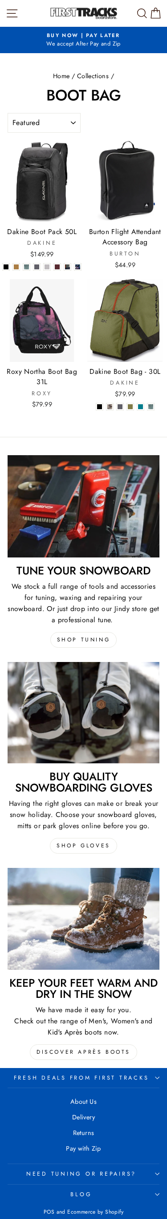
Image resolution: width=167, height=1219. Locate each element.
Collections (93, 75)
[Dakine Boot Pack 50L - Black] (6, 267)
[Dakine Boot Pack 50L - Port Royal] (57, 267)
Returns (83, 1132)
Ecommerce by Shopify (95, 1212)
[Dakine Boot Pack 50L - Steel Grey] (36, 267)
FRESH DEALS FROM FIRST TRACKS (81, 1078)
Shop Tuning (83, 640)
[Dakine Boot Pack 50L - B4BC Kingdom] (77, 267)
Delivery (83, 1117)
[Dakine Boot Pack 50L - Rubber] (16, 267)
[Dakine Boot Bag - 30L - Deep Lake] (140, 406)
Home (61, 75)
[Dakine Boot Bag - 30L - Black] (99, 406)
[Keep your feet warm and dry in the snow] (83, 919)
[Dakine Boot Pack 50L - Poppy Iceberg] (26, 267)
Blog (81, 1194)
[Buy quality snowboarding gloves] (83, 712)
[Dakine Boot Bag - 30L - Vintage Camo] (109, 406)
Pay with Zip (83, 1148)
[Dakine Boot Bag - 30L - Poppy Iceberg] (150, 406)
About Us (83, 1101)
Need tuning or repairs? (81, 1174)
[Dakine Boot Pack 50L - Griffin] (47, 267)
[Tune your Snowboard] (83, 506)
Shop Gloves (83, 846)
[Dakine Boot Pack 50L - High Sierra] (67, 267)
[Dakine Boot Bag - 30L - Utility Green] (130, 406)
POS (49, 1212)
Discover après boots (83, 1052)
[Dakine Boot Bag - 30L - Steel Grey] (120, 406)
